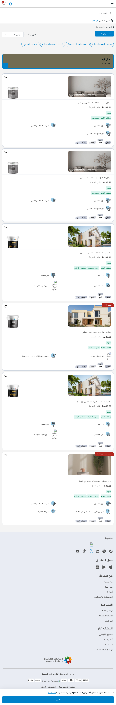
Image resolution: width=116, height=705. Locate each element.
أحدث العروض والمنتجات (52, 44)
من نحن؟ (108, 581)
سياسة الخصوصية (67, 686)
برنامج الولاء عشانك (104, 649)
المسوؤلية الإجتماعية (103, 597)
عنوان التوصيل (101, 20)
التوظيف (109, 620)
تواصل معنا (107, 610)
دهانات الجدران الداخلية (102, 44)
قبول (58, 700)
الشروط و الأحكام (48, 686)
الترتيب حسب (30, 35)
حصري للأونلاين (106, 634)
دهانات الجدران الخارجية (77, 44)
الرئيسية (109, 644)
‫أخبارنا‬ (110, 592)
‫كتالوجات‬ (108, 639)
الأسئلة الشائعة (106, 615)
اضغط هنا (52, 693)
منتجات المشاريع (30, 44)
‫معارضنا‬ (109, 586)
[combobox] (58, 13)
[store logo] (58, 4)
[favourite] (5, 77)
